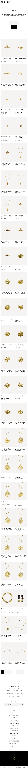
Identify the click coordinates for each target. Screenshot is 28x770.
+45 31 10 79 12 (15, 688)
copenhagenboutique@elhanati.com (14, 693)
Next (22, 672)
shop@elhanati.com (18, 694)
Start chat (17, 696)
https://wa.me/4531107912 (17, 690)
